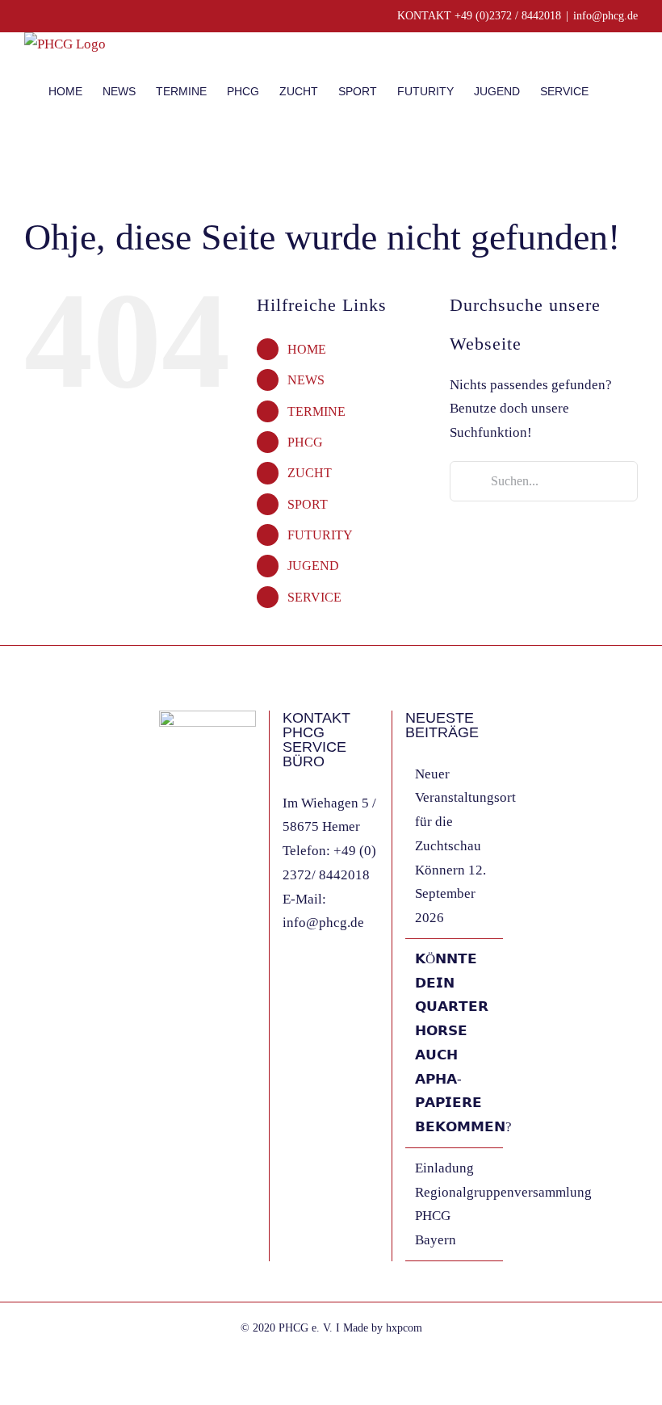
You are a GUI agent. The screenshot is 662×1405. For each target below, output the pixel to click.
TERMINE (316, 411)
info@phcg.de (605, 16)
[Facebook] (164, 859)
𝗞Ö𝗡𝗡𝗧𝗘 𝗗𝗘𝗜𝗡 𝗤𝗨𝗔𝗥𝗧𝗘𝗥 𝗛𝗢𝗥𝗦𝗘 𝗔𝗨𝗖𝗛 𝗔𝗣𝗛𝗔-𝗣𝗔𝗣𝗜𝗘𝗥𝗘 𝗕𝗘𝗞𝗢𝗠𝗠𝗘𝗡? (455, 1042)
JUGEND (313, 565)
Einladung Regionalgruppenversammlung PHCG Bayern (455, 1204)
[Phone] (229, 859)
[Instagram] (186, 859)
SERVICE (314, 597)
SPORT (307, 504)
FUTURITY (320, 535)
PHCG (305, 442)
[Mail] (207, 859)
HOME (306, 349)
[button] (613, 90)
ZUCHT (309, 473)
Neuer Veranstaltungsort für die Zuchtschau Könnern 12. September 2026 (455, 846)
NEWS (306, 380)
